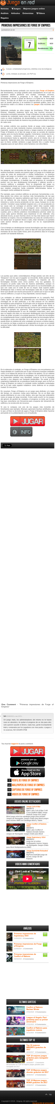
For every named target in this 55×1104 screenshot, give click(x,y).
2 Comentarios (28, 959)
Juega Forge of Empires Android (27, 762)
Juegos (17, 8)
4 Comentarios (40, 1085)
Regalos (5, 18)
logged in (14, 744)
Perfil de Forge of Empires (25, 780)
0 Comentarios (28, 938)
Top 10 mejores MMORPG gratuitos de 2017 (36, 1047)
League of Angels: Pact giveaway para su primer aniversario (37, 1019)
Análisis (4, 13)
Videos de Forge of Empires (25, 794)
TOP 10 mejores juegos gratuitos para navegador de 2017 (37, 1058)
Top (50, 1095)
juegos (37, 104)
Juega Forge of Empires (27, 751)
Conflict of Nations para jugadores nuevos (36, 1029)
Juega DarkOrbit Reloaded (37, 851)
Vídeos (41, 13)
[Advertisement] (27, 571)
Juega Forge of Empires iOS (27, 772)
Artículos (15, 13)
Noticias (5, 8)
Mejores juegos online (34, 8)
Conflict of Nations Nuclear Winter (34, 1008)
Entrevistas (28, 13)
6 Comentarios (40, 1052)
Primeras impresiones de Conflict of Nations (25, 955)
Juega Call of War (33, 807)
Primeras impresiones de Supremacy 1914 (25, 935)
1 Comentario (28, 948)
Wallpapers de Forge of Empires (28, 785)
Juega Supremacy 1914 (35, 837)
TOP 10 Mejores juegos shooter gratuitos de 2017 (37, 1071)
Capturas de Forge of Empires (27, 790)
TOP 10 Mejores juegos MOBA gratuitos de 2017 (36, 1081)
